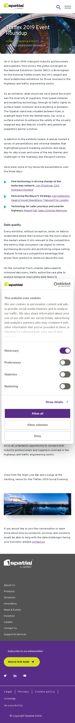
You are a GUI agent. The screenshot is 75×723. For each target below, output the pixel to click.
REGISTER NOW (18, 662)
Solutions (9, 597)
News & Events (29, 41)
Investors (9, 616)
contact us (38, 542)
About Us (9, 585)
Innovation (10, 603)
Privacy (23, 691)
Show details (54, 401)
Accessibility (13, 705)
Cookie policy (45, 691)
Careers (8, 622)
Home (9, 41)
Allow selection (37, 424)
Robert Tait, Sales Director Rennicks (45, 210)
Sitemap (10, 698)
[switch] (65, 362)
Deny (37, 436)
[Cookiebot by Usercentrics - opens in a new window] (54, 284)
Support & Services (15, 634)
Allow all (37, 413)
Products (9, 591)
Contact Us (10, 628)
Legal (8, 691)
